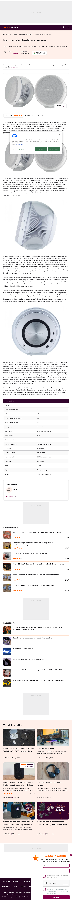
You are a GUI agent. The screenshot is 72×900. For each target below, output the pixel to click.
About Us (23, 886)
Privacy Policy (26, 881)
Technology (13, 34)
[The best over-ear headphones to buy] (53, 771)
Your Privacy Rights (18, 149)
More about (10, 496)
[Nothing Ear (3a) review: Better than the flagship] (7, 556)
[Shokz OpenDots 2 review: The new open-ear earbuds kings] (7, 588)
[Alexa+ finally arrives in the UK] (7, 651)
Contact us (6, 881)
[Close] (60, 134)
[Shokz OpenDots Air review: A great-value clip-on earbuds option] (7, 577)
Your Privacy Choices (9, 886)
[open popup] (64, 106)
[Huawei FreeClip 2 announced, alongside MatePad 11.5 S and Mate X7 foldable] (7, 673)
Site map (16, 881)
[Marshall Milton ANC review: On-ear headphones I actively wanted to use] (7, 567)
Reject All (40, 149)
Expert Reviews (9, 27)
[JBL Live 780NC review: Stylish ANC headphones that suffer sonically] (7, 535)
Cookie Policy (19, 144)
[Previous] (6, 91)
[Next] (65, 91)
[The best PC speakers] (53, 737)
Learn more (15, 67)
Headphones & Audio (25, 34)
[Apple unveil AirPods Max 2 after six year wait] (7, 662)
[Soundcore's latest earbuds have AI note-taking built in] (7, 641)
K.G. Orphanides (13, 53)
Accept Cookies (53, 149)
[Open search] (63, 27)
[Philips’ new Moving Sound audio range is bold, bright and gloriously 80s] (7, 683)
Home (5, 34)
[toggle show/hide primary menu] (68, 27)
